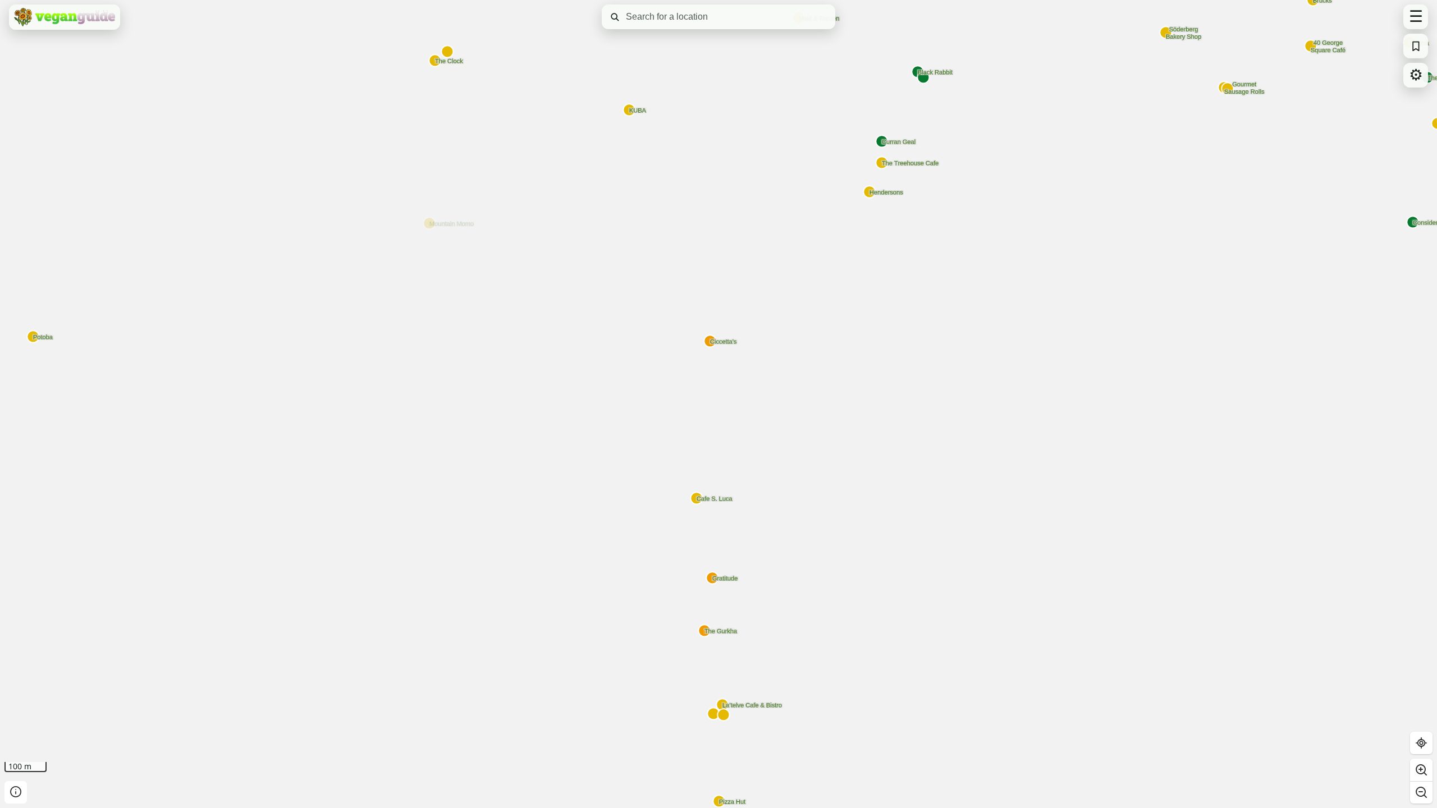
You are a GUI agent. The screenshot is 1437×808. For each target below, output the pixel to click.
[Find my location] (1421, 743)
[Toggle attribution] (15, 792)
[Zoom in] (1421, 770)
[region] (718, 404)
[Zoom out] (1421, 792)
